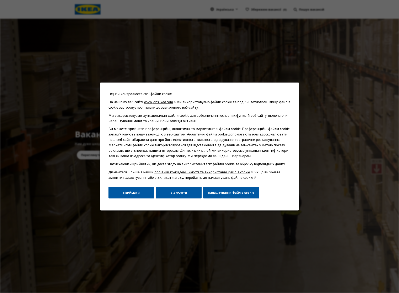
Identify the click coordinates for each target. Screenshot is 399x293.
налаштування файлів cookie (231, 193)
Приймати (131, 193)
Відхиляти (179, 193)
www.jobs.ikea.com (158, 102)
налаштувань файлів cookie (230, 177)
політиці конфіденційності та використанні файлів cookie (202, 172)
